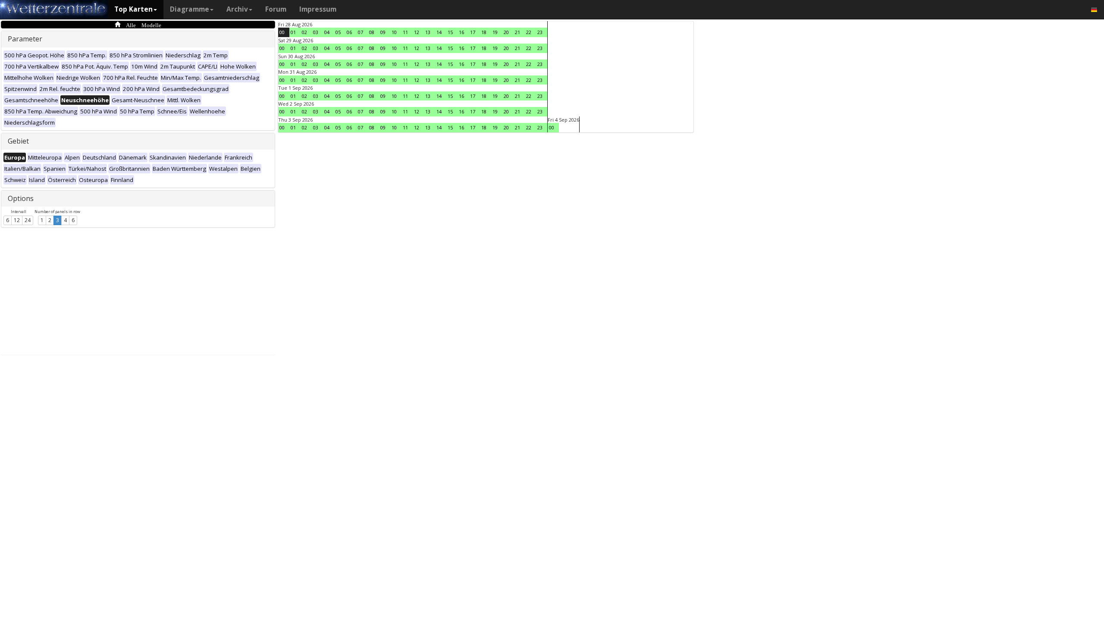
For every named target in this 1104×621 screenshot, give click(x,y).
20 (506, 32)
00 (282, 32)
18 (483, 32)
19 (495, 32)
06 (349, 32)
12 (17, 220)
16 (461, 32)
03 (315, 32)
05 (338, 32)
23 (540, 32)
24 (28, 220)
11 (405, 32)
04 (326, 32)
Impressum (317, 9)
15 (450, 32)
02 (304, 32)
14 (439, 32)
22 (528, 32)
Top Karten (133, 9)
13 (427, 32)
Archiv (237, 9)
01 (293, 32)
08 (371, 32)
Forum (275, 9)
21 (517, 32)
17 (472, 32)
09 (383, 32)
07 (360, 32)
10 (394, 32)
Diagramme (189, 9)
